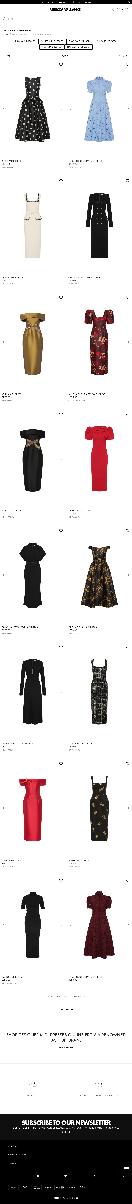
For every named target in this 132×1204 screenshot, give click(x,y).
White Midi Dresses (52, 41)
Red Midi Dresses (51, 46)
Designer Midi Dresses (41, 34)
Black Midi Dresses (80, 41)
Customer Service (17, 1155)
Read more (66, 1047)
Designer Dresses (20, 34)
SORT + (66, 56)
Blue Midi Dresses (107, 41)
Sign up (66, 1132)
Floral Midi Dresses (78, 46)
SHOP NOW (85, 2)
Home (6, 34)
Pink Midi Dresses (25, 41)
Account (13, 1164)
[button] (66, 19)
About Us (13, 1146)
